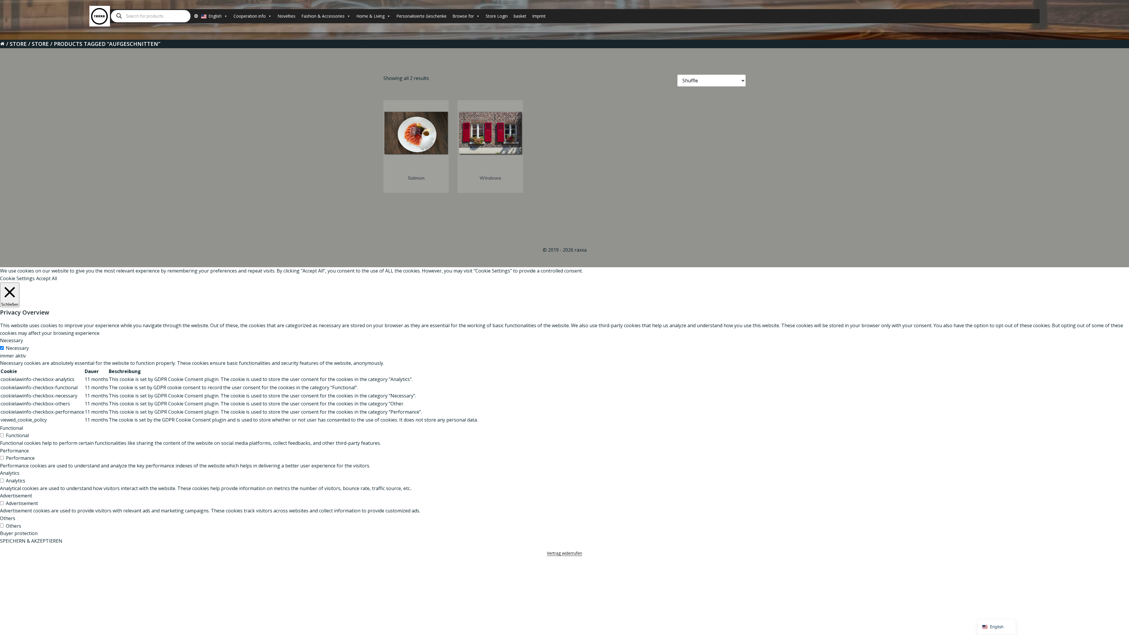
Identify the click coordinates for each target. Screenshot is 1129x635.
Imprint (539, 16)
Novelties (286, 16)
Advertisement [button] (16, 495)
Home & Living (370, 16)
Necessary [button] (11, 340)
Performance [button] (14, 450)
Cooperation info (249, 16)
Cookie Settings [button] (17, 278)
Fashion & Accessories (323, 16)
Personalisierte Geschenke (421, 16)
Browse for (463, 16)
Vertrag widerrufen (564, 553)
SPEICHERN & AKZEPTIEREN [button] (31, 541)
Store (18, 43)
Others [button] (7, 518)
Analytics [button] (9, 473)
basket (520, 16)
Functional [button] (11, 428)
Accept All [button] (46, 278)
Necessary (17, 348)
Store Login (497, 16)
